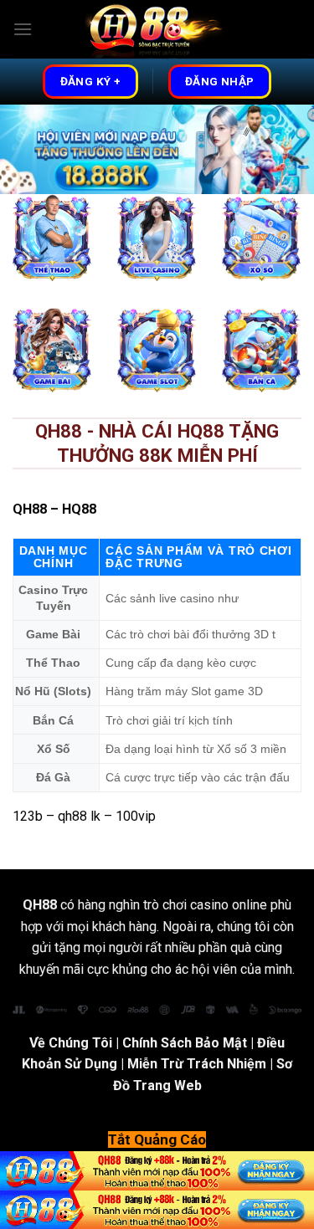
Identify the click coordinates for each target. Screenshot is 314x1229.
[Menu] (23, 28)
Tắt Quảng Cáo (157, 1139)
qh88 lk (79, 816)
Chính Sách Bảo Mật (184, 1043)
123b (28, 816)
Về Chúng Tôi (70, 1043)
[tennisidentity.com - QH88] (157, 29)
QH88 (30, 509)
